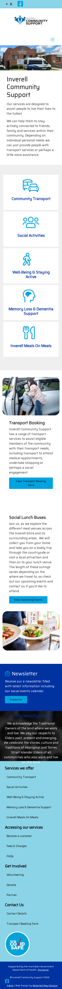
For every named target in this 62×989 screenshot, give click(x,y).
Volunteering (15, 874)
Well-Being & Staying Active (25, 797)
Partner (12, 895)
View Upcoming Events (28, 600)
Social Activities (17, 787)
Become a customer (19, 836)
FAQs (10, 856)
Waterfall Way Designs (45, 985)
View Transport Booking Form (31, 483)
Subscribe (16, 699)
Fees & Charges (17, 846)
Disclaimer (43, 970)
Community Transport (21, 777)
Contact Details (17, 913)
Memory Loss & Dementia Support (29, 807)
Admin (10, 985)
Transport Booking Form (23, 923)
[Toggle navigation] (52, 40)
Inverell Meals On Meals (22, 817)
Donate (11, 885)
